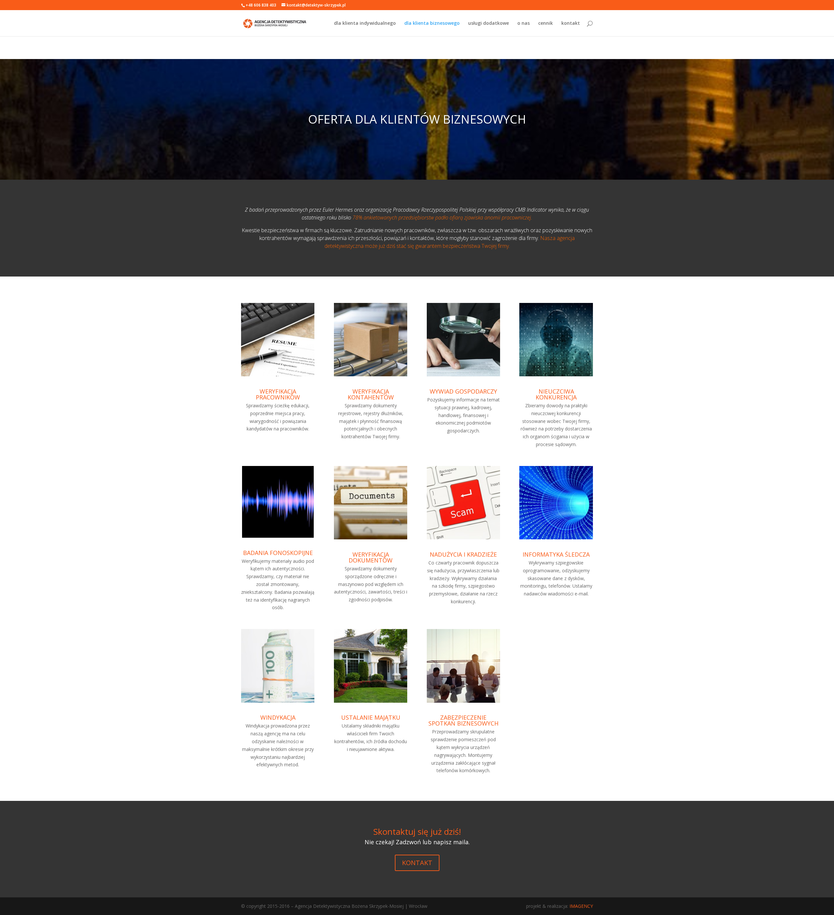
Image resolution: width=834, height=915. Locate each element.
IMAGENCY (581, 906)
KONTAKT (417, 862)
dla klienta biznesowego (432, 23)
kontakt (570, 23)
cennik (545, 23)
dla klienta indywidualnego (365, 23)
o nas (523, 23)
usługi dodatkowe (488, 23)
